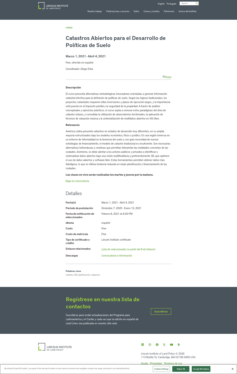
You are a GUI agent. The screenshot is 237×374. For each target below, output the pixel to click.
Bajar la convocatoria (77, 181)
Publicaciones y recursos (117, 11)
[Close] (233, 369)
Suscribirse (161, 311)
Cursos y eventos (152, 11)
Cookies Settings (161, 369)
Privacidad (156, 363)
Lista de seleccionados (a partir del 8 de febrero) (128, 249)
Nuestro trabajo (95, 11)
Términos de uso (173, 363)
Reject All (181, 369)
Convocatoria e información (116, 255)
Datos (136, 11)
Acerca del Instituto (188, 11)
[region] (118, 369)
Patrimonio (169, 11)
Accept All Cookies (201, 369)
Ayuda (144, 363)
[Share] (167, 77)
